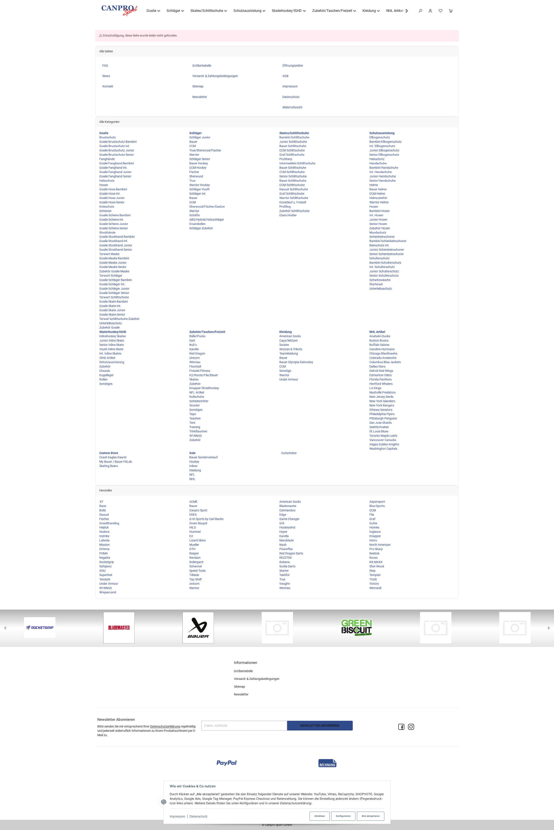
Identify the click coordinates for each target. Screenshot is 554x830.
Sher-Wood (376, 566)
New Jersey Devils (381, 396)
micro (373, 540)
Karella (194, 349)
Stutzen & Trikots (290, 349)
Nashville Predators (382, 392)
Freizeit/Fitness (199, 370)
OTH (192, 549)
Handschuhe (378, 163)
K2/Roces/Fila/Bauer (203, 375)
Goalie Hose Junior (112, 198)
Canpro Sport (198, 510)
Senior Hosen (378, 224)
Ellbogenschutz (379, 137)
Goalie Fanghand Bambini (116, 163)
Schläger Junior (199, 137)
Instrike (104, 536)
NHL (192, 479)
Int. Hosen (376, 215)
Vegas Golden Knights (384, 444)
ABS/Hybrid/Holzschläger (206, 219)
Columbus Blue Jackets (385, 362)
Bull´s (193, 345)
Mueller (194, 544)
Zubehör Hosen (379, 228)
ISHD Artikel (107, 358)
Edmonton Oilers (380, 375)
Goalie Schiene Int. (111, 219)
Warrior (194, 154)
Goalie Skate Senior (112, 314)
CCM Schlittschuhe (292, 150)
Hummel (195, 531)
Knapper (375, 536)
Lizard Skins (197, 540)
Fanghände (107, 159)
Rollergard (196, 562)
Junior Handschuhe (382, 176)
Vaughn (284, 583)
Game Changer (289, 519)
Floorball (195, 366)
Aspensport (377, 501)
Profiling (285, 206)
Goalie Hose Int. (110, 193)
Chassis (104, 370)
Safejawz (105, 566)
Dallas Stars (377, 366)
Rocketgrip (106, 562)
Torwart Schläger (110, 275)
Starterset (376, 284)
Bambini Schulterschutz (385, 262)
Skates (193, 379)
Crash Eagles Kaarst (113, 457)
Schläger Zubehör (201, 228)
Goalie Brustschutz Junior (116, 150)
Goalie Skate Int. (110, 306)
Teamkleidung (288, 353)
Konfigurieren (343, 816)
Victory (374, 583)
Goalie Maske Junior (113, 262)
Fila (371, 514)
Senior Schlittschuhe (293, 176)
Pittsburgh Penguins (383, 418)
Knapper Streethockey (204, 388)
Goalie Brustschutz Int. (114, 146)
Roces (373, 557)
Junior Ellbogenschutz (384, 150)
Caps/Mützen (288, 340)
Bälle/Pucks (197, 336)
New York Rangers (381, 405)
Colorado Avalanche (382, 358)
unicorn (194, 583)
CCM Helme (377, 193)
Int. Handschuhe (380, 172)
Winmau (194, 362)
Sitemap (239, 686)
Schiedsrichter (198, 401)
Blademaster (287, 506)
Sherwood (196, 176)
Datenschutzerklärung (165, 726)
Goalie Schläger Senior (114, 293)
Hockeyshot (287, 527)
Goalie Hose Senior (111, 202)
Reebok (374, 553)
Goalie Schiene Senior (113, 228)
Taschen (195, 418)
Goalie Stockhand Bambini (117, 236)
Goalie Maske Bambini (114, 258)
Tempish (375, 575)
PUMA (103, 553)
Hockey (194, 461)
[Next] (549, 628)
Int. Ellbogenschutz (382, 146)
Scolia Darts (287, 566)
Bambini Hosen (379, 211)
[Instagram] (411, 727)
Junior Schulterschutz (384, 271)
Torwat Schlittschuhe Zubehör (119, 319)
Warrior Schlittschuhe (293, 198)
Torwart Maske (109, 254)
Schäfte (194, 215)
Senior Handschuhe (382, 180)
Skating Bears (108, 466)
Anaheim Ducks (379, 336)
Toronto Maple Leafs (383, 435)
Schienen (105, 211)
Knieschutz (106, 206)
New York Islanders (382, 401)
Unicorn (194, 358)
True (192, 180)
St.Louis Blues (378, 431)
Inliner (193, 466)
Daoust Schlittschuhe (293, 189)
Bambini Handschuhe (383, 167)
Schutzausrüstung (111, 362)
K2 (191, 536)
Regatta (104, 557)
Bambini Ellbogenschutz (385, 141)
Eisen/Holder (288, 215)
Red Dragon (197, 353)
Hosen (103, 185)
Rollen (103, 379)
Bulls (102, 510)
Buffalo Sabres (379, 345)
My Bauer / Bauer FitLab (115, 461)
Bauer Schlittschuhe (292, 146)
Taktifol (284, 575)
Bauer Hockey (198, 163)
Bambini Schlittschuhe (294, 137)
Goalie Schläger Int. (112, 284)
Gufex (373, 523)
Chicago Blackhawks (383, 353)
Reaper (194, 553)
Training (194, 427)
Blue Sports (377, 506)
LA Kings (375, 388)
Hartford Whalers (381, 383)
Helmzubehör (378, 198)
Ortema (104, 549)
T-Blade (194, 575)
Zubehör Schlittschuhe (294, 211)
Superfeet (105, 575)
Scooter (194, 405)
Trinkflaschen (198, 431)
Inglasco (375, 531)
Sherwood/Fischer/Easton (207, 206)
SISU (102, 570)
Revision (195, 557)
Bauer (193, 141)
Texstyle (104, 579)
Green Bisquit (198, 523)
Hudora (104, 531)
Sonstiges (106, 383)
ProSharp (285, 159)
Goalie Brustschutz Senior (116, 154)
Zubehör (105, 366)
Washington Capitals (383, 448)
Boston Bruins (378, 340)
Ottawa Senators (380, 409)
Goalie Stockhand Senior (115, 249)
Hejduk (104, 527)
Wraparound (107, 592)
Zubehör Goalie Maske (114, 271)
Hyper (283, 531)
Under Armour (288, 379)
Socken (284, 345)
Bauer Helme (378, 189)
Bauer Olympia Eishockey (296, 362)
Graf (372, 519)
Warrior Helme (378, 202)
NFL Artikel (196, 392)
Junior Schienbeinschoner (386, 249)
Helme (373, 185)
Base (102, 506)
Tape (192, 414)
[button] (404, 10)
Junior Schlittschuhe (293, 141)
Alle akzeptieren (371, 816)
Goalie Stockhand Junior (115, 245)
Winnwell (375, 588)
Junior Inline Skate (111, 340)
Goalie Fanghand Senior (115, 176)
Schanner (195, 566)
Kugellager (106, 375)
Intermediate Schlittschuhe (297, 163)
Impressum (177, 816)
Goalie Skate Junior (112, 310)
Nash (283, 544)
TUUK (373, 579)
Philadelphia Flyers (382, 414)
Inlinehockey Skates (112, 336)
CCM (192, 146)
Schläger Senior (199, 159)
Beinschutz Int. (379, 245)
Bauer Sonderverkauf (203, 457)
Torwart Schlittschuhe (114, 297)
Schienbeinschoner (382, 236)
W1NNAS (195, 435)
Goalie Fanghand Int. (113, 167)
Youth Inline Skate (111, 349)
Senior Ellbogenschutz (384, 154)
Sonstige (285, 370)
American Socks (290, 336)
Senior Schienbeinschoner (386, 254)
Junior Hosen (378, 219)
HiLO (192, 527)
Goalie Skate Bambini (113, 301)
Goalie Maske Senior (112, 267)
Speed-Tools (197, 570)
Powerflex (286, 549)
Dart (192, 340)
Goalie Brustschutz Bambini (118, 141)
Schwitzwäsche (379, 280)
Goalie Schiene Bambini (114, 215)
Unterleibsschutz (110, 323)
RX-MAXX (376, 562)
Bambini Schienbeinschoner (387, 241)
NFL (192, 474)
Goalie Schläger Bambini (115, 280)
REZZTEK (285, 557)
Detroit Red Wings (381, 370)
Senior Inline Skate (111, 345)
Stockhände (107, 232)
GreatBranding (109, 523)
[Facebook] (401, 727)
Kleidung (195, 470)
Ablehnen (319, 816)
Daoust (104, 514)
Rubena (284, 562)
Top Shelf (195, 579)
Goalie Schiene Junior (113, 224)
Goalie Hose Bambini (113, 189)
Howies (374, 527)
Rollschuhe (196, 396)
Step (372, 570)
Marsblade (286, 540)
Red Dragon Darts (291, 553)
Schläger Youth (199, 189)
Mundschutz (377, 232)
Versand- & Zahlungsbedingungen (256, 679)
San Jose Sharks (380, 422)
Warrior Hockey (199, 185)
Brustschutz (107, 137)
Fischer (194, 172)
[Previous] (5, 628)
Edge (282, 514)
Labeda (104, 540)
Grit (281, 523)
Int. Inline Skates (110, 353)
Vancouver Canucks (382, 440)
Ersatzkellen (197, 224)
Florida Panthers (380, 379)
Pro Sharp (376, 549)
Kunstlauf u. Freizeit (292, 202)
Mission (104, 544)
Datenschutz (199, 816)
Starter (284, 570)
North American (380, 544)
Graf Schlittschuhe (291, 154)
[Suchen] (420, 11)
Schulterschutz (379, 258)
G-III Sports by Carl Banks (206, 519)
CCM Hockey (197, 167)
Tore (192, 422)
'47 (101, 501)
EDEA (193, 514)
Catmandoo (287, 510)
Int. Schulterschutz (382, 267)
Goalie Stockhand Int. (113, 241)
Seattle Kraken (379, 427)
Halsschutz (106, 180)
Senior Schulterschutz (384, 275)
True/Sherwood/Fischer (205, 150)
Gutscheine (288, 453)
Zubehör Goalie (109, 327)
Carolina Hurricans (382, 349)
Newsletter (241, 694)
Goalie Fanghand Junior (115, 172)
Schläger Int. (197, 193)
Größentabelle (243, 671)
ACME (193, 501)
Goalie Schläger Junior (114, 288)
